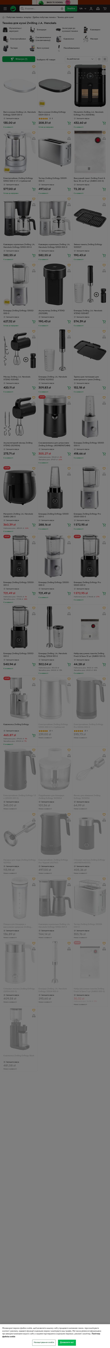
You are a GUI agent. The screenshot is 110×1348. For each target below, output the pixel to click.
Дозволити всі (67, 1342)
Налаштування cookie (44, 1342)
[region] (55, 1336)
